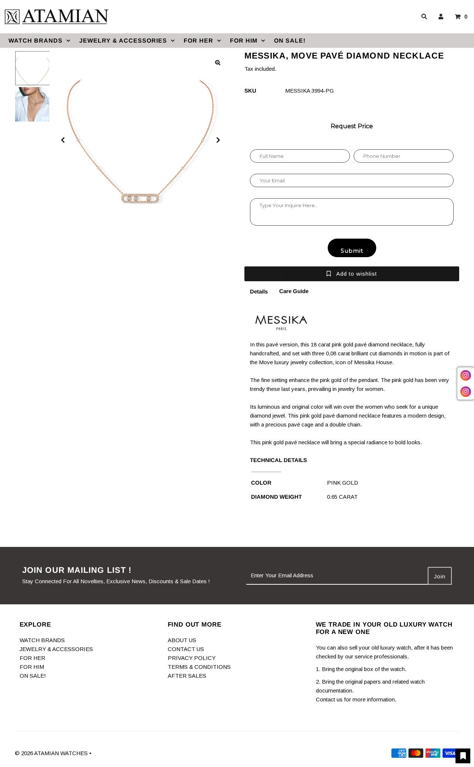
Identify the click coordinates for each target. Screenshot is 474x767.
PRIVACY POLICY (192, 658)
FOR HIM (243, 40)
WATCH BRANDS (36, 40)
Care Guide (293, 291)
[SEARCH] (422, 16)
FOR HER (198, 40)
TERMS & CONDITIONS (199, 667)
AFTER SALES (187, 676)
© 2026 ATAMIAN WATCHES (52, 753)
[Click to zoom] (218, 62)
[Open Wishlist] (462, 755)
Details (259, 291)
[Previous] (63, 140)
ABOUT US (182, 640)
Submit (352, 250)
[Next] (218, 140)
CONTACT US (186, 649)
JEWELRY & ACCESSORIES (123, 40)
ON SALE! (290, 40)
